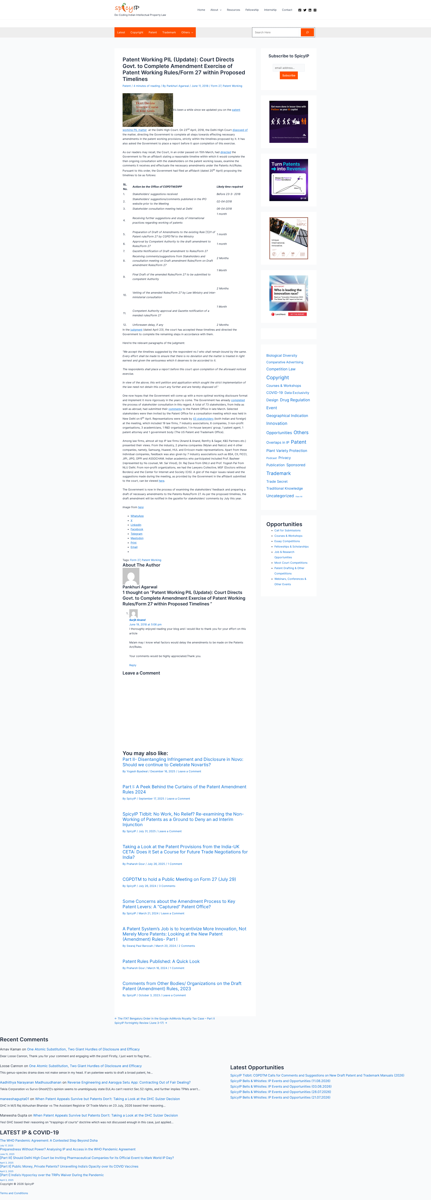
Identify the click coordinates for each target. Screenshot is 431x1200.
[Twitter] (304, 10)
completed (238, 400)
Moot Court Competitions (290, 562)
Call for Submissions (287, 530)
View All (298, 497)
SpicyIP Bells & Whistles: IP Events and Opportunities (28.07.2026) (280, 1092)
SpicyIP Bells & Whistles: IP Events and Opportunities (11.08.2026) (280, 1081)
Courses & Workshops (283, 386)
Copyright (277, 377)
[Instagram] (315, 10)
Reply (132, 665)
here (161, 480)
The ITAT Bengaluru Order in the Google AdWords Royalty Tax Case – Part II (164, 1018)
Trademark (278, 473)
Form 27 (216, 85)
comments (175, 409)
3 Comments (167, 886)
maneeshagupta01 (14, 1099)
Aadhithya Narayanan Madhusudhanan (30, 1082)
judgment (136, 329)
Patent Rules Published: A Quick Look (162, 961)
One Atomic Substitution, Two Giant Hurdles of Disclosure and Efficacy (83, 1049)
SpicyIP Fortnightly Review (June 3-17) (140, 1023)
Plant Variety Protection (286, 450)
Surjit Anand (137, 620)
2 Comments (187, 945)
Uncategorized (280, 495)
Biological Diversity (281, 355)
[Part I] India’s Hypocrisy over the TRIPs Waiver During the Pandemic (52, 1175)
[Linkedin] (309, 10)
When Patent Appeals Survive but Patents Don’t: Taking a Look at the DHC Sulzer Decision (107, 1099)
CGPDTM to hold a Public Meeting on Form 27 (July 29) (179, 879)
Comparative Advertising (284, 362)
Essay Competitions (287, 541)
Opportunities (279, 432)
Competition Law (281, 369)
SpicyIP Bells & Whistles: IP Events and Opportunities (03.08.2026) (281, 1086)
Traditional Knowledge (284, 488)
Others (301, 432)
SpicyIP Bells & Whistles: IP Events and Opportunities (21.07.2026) (280, 1097)
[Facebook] (299, 10)
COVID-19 (274, 393)
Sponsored (295, 465)
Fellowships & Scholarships (291, 546)
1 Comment (175, 864)
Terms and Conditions (14, 1193)
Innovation (276, 423)
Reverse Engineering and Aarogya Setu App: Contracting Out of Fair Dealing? (129, 1082)
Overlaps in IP (277, 442)
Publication (275, 465)
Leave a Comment (189, 771)
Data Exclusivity (297, 393)
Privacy (284, 458)
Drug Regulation (295, 399)
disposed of (240, 130)
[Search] (307, 32)
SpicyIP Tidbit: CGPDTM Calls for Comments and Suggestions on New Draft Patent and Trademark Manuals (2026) (317, 1075)
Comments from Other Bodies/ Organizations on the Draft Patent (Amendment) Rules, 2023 (182, 986)
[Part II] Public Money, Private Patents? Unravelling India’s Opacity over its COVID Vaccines (69, 1166)
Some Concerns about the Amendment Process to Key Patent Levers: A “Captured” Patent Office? (179, 904)
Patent (127, 85)
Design (272, 400)
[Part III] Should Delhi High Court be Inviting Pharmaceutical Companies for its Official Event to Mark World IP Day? (87, 1158)
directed (225, 152)
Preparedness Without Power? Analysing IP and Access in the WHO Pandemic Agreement (68, 1149)
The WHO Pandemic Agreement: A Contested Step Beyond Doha (49, 1140)
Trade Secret (277, 481)
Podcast (271, 458)
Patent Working (232, 85)
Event (271, 407)
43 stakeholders (203, 418)
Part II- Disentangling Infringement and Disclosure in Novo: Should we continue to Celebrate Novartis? (183, 762)
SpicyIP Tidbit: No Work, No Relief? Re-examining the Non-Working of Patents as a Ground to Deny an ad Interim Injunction (183, 819)
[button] (220, 10)
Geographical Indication (287, 415)
